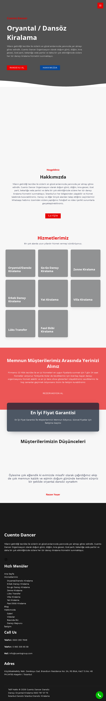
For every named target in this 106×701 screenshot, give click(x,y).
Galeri (10, 613)
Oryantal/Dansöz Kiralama (19, 269)
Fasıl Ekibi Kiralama (47, 329)
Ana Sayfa (9, 574)
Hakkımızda (10, 610)
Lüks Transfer (17, 330)
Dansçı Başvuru (14, 623)
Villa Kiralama (82, 299)
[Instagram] (6, 560)
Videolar (11, 617)
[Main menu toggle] (100, 5)
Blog (6, 606)
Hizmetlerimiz (11, 577)
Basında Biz (12, 620)
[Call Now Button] (99, 695)
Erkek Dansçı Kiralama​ (17, 299)
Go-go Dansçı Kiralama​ (50, 269)
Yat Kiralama (50, 299)
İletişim (7, 626)
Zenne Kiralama (84, 269)
